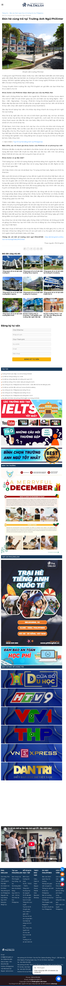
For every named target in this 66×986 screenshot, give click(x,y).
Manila (36, 890)
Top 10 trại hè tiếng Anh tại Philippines (28, 142)
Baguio (36, 886)
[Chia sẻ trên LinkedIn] (41, 248)
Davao (36, 888)
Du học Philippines (37, 13)
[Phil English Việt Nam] (33, 4)
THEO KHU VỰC (36, 873)
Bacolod (36, 895)
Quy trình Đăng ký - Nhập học (4, 902)
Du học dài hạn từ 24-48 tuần (27, 935)
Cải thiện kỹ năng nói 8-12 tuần (27, 923)
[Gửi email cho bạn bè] (34, 248)
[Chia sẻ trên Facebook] (28, 248)
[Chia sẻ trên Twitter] (31, 248)
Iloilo (35, 893)
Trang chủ (5, 13)
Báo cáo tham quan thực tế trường (20, 13)
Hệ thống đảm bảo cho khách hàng (16, 888)
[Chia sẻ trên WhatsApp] (24, 248)
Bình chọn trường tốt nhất (26, 879)
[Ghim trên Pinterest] (37, 248)
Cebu (35, 879)
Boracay (36, 897)
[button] (2, 4)
